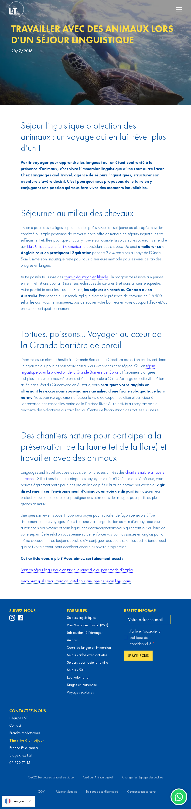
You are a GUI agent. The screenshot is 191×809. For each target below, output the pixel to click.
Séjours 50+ (76, 669)
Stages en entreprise (82, 684)
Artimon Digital (104, 777)
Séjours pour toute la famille (87, 662)
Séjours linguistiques (81, 617)
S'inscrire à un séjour (26, 740)
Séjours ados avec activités (87, 654)
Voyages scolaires (80, 692)
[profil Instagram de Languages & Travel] (12, 618)
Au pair (72, 639)
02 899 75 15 (19, 762)
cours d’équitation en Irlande (86, 277)
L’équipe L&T (18, 717)
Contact (15, 725)
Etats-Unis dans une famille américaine (56, 246)
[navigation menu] (179, 9)
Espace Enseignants (23, 747)
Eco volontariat (78, 677)
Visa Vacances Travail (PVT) (87, 625)
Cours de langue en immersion (89, 647)
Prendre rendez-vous (24, 732)
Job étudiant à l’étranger (85, 632)
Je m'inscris (138, 655)
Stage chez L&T (21, 755)
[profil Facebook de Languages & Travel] (20, 617)
